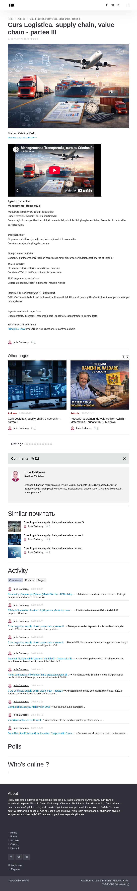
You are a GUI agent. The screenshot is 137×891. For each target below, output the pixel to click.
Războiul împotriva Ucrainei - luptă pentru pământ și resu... (40, 610)
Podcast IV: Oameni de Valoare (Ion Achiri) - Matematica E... (41, 658)
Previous (123, 357)
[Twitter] (112, 5)
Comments (15, 580)
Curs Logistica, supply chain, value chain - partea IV (54, 522)
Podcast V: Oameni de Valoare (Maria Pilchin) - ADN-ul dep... (41, 594)
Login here (16, 865)
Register (15, 869)
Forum (14, 836)
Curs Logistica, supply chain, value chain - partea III (36, 626)
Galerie (14, 844)
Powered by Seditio (18, 880)
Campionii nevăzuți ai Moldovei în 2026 (29, 706)
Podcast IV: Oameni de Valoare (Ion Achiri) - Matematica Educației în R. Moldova (98, 420)
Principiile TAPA (16, 329)
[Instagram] (118, 5)
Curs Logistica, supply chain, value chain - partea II (34, 420)
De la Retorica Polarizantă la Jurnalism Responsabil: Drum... (41, 733)
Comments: (25, 458)
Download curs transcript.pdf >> (22, 137)
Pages (41, 580)
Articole (12, 413)
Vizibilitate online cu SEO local (24, 720)
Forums (29, 580)
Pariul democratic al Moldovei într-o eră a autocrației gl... (38, 674)
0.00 (35, 39)
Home (13, 832)
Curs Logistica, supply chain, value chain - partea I (53, 548)
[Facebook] (11, 857)
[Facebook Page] (106, 5)
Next (127, 357)
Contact (14, 848)
